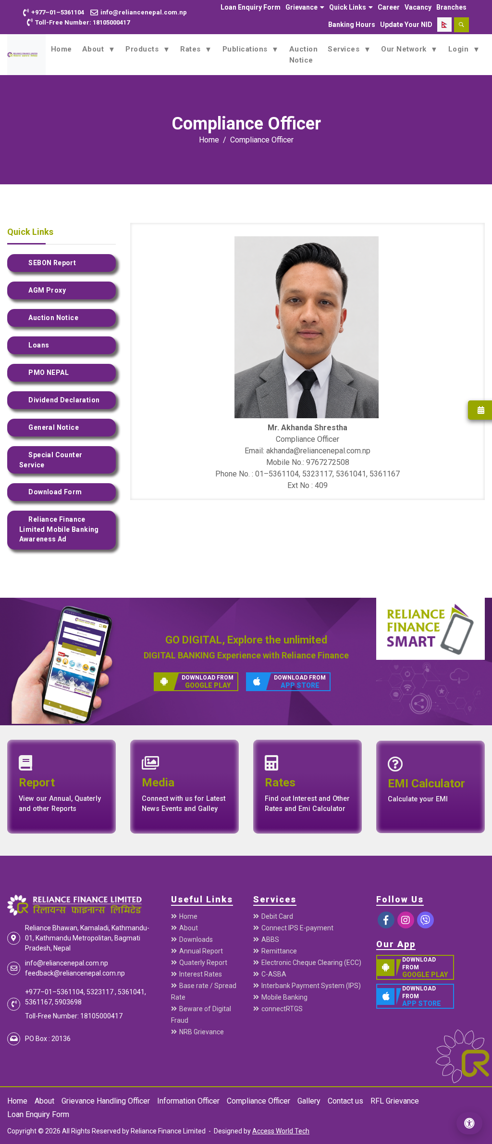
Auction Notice (303, 54)
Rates (191, 49)
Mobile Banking (284, 997)
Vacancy (418, 7)
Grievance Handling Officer (106, 1100)
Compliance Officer (262, 139)
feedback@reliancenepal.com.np (75, 973)
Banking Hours (351, 24)
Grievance (301, 7)
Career (389, 7)
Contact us (345, 1100)
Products (143, 49)
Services (345, 49)
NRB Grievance (201, 1032)
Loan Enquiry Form (251, 7)
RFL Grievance (394, 1100)
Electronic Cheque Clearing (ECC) (311, 962)
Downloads (196, 939)
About (94, 49)
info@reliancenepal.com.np (66, 963)
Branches (451, 7)
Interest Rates (200, 974)
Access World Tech (280, 1131)
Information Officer (188, 1100)
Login (459, 49)
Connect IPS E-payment (297, 928)
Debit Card (277, 916)
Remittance (279, 951)
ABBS (270, 939)
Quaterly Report (203, 962)
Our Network (405, 49)
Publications (246, 49)
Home (61, 49)
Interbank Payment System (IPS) (311, 986)
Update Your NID (406, 24)
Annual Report (201, 951)
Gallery (308, 1100)
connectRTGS (282, 1009)
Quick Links (347, 7)
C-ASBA (273, 974)
